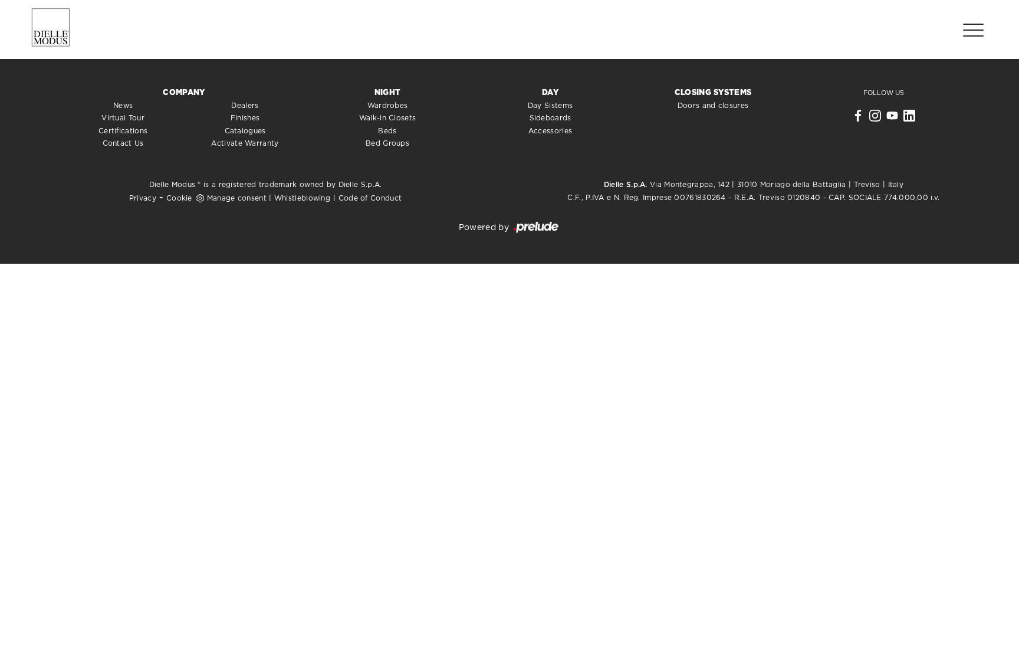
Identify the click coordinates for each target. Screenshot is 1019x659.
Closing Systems (713, 93)
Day (550, 93)
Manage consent (237, 198)
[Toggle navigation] (973, 29)
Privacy (142, 198)
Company (184, 93)
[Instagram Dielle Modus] (875, 118)
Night (387, 93)
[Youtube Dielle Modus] (892, 118)
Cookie (179, 198)
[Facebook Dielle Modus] (858, 118)
